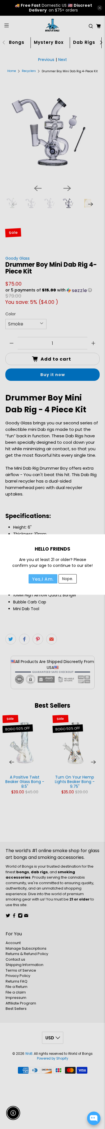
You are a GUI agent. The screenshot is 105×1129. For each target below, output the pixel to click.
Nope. (67, 579)
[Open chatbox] (94, 1118)
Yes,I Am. (43, 579)
